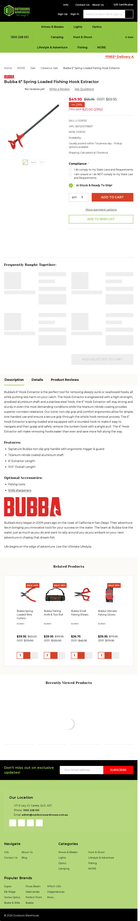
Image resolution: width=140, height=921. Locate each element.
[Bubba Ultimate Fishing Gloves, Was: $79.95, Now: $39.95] (109, 584)
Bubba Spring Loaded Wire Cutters (25, 604)
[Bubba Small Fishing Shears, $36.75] (82, 584)
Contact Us (82, 4)
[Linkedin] (116, 233)
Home (8, 68)
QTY (74, 197)
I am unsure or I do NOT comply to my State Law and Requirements (103, 176)
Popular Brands (18, 892)
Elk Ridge (10, 906)
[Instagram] (21, 837)
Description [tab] (14, 369)
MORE (101, 47)
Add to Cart (112, 197)
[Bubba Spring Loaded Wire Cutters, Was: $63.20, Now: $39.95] (28, 584)
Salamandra (32, 906)
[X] (107, 233)
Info (65, 4)
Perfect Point (34, 911)
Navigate (12, 858)
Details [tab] (37, 369)
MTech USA (54, 900)
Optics (97, 26)
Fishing (82, 47)
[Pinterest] (124, 233)
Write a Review (59, 89)
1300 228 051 (31, 824)
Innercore (10, 731)
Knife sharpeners (19, 480)
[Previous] (6, 723)
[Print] (98, 233)
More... (51, 911)
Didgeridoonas (56, 906)
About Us (98, 4)
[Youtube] (30, 837)
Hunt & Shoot (82, 37)
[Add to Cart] (54, 645)
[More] (66, 27)
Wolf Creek (45, 735)
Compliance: (79, 164)
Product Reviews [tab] (65, 369)
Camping (57, 37)
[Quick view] (34, 645)
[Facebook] (81, 233)
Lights (78, 26)
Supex (7, 900)
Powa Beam (111, 731)
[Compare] (29, 763)
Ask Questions (84, 89)
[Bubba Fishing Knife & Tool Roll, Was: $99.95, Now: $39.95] (55, 584)
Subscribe (118, 784)
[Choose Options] (27, 645)
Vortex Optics (12, 911)
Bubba (29, 917)
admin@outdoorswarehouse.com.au (45, 829)
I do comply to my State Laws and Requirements (103, 169)
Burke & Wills (12, 917)
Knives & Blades (52, 26)
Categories (68, 858)
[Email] (90, 233)
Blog (24, 872)
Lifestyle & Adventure (52, 47)
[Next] (131, 723)
